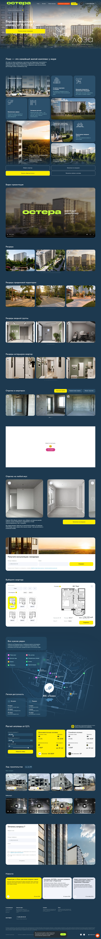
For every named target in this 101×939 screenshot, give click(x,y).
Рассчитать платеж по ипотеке (73, 173)
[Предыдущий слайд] (45, 46)
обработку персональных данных (16, 852)
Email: (40, 560)
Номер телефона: (12, 560)
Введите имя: (11, 830)
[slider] (13, 741)
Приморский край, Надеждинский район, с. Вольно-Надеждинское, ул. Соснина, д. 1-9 (49, 910)
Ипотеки (44, 3)
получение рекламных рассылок (51, 568)
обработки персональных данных (37, 568)
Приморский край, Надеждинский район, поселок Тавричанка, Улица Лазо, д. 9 (64, 910)
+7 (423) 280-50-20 (89, 3)
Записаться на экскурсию (63, 3)
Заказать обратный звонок (27, 173)
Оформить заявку (20, 751)
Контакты (7, 912)
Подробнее (86, 622)
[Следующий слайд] (55, 46)
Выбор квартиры (52, 3)
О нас (38, 3)
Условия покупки (9, 909)
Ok (63, 934)
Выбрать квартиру (27, 168)
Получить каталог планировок (25, 31)
